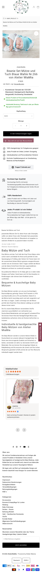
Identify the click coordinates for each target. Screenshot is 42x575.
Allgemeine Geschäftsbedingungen (14, 521)
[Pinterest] (20, 447)
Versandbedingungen (9, 487)
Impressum (6, 480)
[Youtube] (24, 447)
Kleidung (5, 505)
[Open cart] (38, 7)
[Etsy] (28, 447)
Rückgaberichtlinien (8, 485)
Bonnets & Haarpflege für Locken (13, 502)
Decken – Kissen (8, 509)
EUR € (26, 560)
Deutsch (17, 560)
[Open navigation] (3, 7)
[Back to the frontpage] (4, 18)
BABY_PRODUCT (12, 18)
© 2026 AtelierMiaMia (9, 554)
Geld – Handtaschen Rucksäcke (13, 514)
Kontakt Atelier (7, 519)
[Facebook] (13, 447)
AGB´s (4, 492)
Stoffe (4, 516)
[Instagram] (16, 447)
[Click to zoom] (36, 33)
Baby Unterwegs (7, 507)
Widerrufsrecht (7, 524)
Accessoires (6, 500)
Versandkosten (19, 84)
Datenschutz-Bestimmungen (12, 482)
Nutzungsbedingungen (9, 489)
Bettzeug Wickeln (8, 512)
